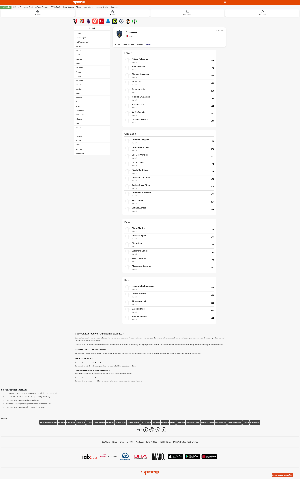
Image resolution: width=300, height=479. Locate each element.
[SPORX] (150, 472)
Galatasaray (156, 422)
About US (130, 442)
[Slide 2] (148, 411)
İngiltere (79, 55)
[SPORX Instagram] (151, 429)
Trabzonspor (181, 422)
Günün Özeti (28, 7)
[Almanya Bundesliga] (101, 21)
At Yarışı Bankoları (42, 7)
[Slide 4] (156, 411)
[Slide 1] (143, 411)
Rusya (78, 145)
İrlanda (78, 127)
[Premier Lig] (88, 21)
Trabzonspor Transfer (234, 422)
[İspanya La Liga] (95, 21)
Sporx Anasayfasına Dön (282, 475)
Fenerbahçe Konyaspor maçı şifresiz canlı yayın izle (23, 400)
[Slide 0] (139, 411)
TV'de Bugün (56, 7)
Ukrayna (79, 149)
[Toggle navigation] (224, 2)
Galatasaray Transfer (193, 422)
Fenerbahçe (165, 422)
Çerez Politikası (151, 442)
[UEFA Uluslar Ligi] (82, 21)
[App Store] (175, 456)
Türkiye (79, 46)
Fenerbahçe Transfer (207, 422)
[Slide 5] (160, 411)
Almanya (79, 72)
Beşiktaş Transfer (220, 422)
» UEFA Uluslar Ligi (82, 42)
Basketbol (114, 7)
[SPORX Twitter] (157, 429)
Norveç (78, 132)
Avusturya (79, 93)
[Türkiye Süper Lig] (75, 21)
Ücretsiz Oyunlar (102, 7)
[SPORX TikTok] (164, 429)
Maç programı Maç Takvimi (48, 422)
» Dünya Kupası (81, 38)
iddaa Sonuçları (255, 422)
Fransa (78, 76)
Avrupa (78, 50)
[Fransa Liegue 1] (114, 21)
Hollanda (79, 68)
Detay (117, 44)
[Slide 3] (152, 411)
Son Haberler (89, 7)
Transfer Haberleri (99, 422)
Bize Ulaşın (106, 442)
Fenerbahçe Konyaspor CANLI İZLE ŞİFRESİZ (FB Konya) (25, 407)
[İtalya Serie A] (108, 21)
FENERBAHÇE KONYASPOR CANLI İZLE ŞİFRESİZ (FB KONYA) (27, 397)
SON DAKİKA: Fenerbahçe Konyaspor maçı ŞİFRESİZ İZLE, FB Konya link (31, 393)
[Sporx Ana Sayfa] (79, 2)
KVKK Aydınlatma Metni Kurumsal (185, 442)
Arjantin (79, 98)
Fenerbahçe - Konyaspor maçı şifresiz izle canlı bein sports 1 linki (28, 404)
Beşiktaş (172, 422)
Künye (114, 442)
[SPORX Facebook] (145, 429)
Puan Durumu (68, 7)
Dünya (78, 33)
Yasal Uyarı (140, 442)
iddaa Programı (146, 422)
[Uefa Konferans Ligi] (134, 21)
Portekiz (79, 140)
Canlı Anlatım (81, 422)
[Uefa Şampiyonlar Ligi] (121, 21)
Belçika (79, 89)
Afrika (78, 106)
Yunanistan (80, 153)
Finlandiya (80, 115)
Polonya (79, 136)
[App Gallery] (209, 456)
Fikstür (78, 7)
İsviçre (78, 85)
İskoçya (79, 119)
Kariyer (121, 442)
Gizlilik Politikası (165, 442)
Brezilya (79, 102)
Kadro (148, 44)
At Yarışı (89, 422)
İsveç (78, 123)
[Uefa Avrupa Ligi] (128, 21)
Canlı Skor (61, 422)
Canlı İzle (246, 422)
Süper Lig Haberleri (133, 422)
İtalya (78, 63)
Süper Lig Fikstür (120, 422)
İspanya (79, 59)
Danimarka (80, 110)
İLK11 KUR (17, 7)
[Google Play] (192, 456)
